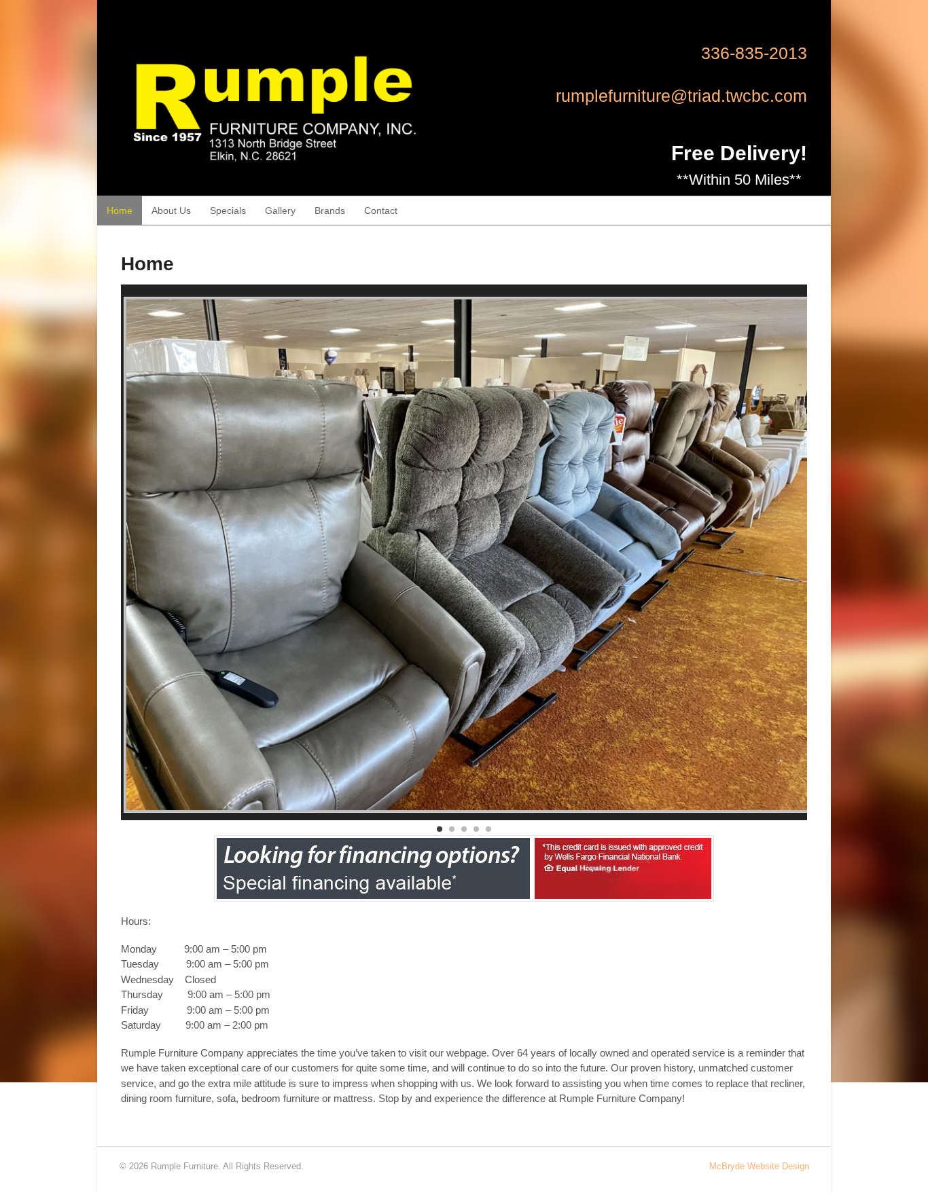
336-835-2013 (754, 52)
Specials (228, 210)
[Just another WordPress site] (275, 173)
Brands (330, 210)
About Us (171, 210)
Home (119, 210)
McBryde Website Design (759, 1166)
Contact (380, 210)
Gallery (280, 210)
